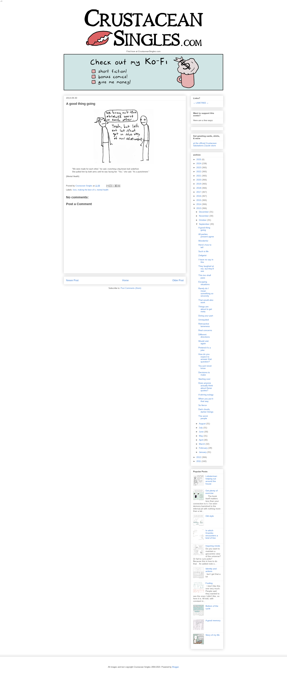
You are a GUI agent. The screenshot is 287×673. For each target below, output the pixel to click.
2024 (199, 163)
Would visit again (203, 342)
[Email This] (107, 185)
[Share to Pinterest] (118, 185)
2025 (199, 159)
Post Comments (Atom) (131, 288)
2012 (199, 457)
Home (125, 280)
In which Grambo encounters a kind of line (212, 534)
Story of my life (213, 635)
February (203, 448)
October (203, 220)
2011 (198, 461)
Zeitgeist (202, 255)
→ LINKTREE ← (201, 103)
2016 (199, 196)
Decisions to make (204, 373)
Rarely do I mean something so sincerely (205, 292)
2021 (199, 175)
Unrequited (203, 320)
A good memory (213, 620)
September (204, 224)
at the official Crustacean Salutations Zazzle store (205, 144)
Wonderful (203, 241)
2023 (199, 167)
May (201, 436)
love (75, 190)
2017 (199, 192)
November (204, 216)
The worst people (203, 417)
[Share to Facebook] (116, 185)
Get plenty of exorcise (212, 491)
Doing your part (205, 315)
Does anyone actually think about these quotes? (205, 387)
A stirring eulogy (205, 394)
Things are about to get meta (205, 309)
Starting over (204, 379)
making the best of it (87, 190)
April (201, 440)
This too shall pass (204, 276)
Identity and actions (211, 569)
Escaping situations (204, 283)
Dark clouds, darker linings (205, 410)
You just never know (205, 367)
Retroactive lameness (204, 325)
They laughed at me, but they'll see (206, 268)
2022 (199, 171)
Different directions (204, 335)
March (202, 444)
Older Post (178, 280)
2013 (199, 208)
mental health (102, 190)
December (204, 212)
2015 (199, 200)
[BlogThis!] (110, 185)
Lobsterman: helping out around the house (211, 480)
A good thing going (204, 228)
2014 (199, 204)
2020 (199, 180)
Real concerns (205, 330)
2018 (199, 188)
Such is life (203, 251)
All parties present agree (206, 235)
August (202, 423)
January (203, 452)
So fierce (202, 405)
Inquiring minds (213, 546)
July (201, 427)
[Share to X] (113, 185)
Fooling (209, 583)
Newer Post (72, 280)
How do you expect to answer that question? (205, 358)
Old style (210, 516)
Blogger (175, 667)
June (201, 431)
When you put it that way (205, 399)
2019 (199, 184)
